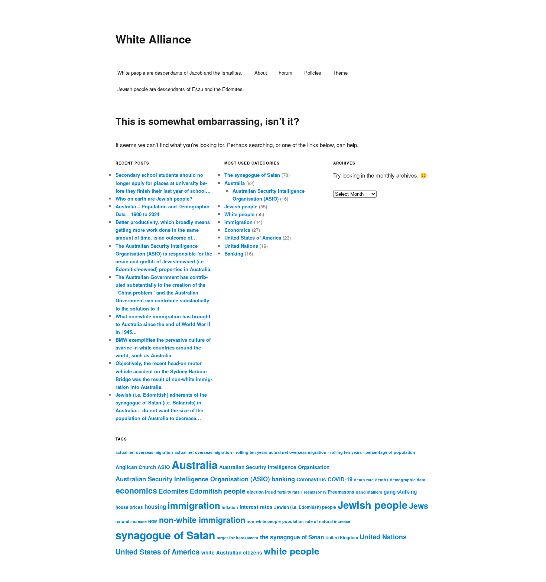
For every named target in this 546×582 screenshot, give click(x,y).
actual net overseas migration (144, 452)
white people (291, 550)
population (293, 521)
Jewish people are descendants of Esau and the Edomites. (180, 88)
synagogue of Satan (165, 535)
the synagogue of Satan (292, 537)
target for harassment (238, 537)
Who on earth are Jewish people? (154, 198)
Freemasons (341, 492)
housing (155, 507)
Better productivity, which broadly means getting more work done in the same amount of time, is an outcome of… (163, 229)
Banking (233, 253)
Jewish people (240, 206)
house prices (129, 507)
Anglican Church (136, 467)
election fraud (261, 492)
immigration (194, 505)
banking (283, 478)
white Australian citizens (231, 552)
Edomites (173, 490)
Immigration (238, 221)
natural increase (131, 521)
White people (239, 214)
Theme (340, 72)
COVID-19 (340, 479)
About (260, 72)
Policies (312, 72)
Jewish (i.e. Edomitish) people (305, 507)
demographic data (407, 479)
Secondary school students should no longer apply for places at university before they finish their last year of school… (163, 182)
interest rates (256, 506)
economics (136, 490)
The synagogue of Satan (252, 174)
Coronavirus (311, 479)
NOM (152, 521)
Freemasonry (313, 492)
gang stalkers (369, 492)
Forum (285, 72)
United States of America (252, 237)
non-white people (264, 521)
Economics (237, 229)
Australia (234, 182)
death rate (364, 479)
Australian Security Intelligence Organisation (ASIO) (193, 478)
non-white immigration (202, 520)
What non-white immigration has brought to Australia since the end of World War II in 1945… (163, 324)
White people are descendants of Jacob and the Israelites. (180, 72)
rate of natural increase (327, 521)
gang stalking (400, 491)
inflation (230, 507)
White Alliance (153, 39)
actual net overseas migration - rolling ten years (221, 452)
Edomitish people (218, 490)
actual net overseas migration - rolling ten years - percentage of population (342, 452)
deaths (382, 479)
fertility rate (288, 492)
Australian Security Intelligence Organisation (274, 467)
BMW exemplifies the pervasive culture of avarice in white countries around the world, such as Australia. (163, 347)
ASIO (163, 467)
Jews (418, 505)
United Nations (241, 245)
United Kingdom (341, 537)
